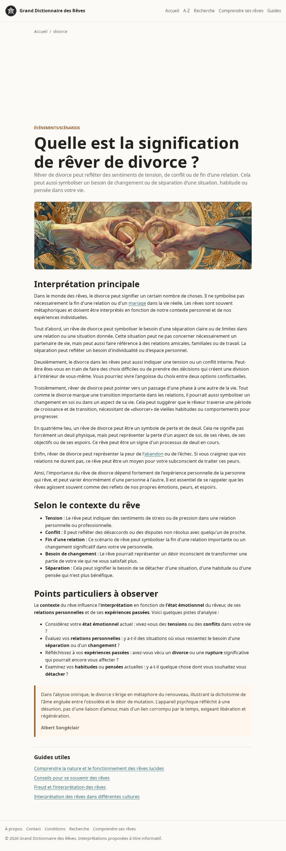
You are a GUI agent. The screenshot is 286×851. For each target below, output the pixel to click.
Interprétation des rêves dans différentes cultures (87, 797)
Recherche (204, 11)
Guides (274, 11)
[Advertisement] (143, 80)
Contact (33, 828)
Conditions (55, 828)
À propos (13, 828)
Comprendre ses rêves (241, 11)
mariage (137, 303)
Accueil (172, 11)
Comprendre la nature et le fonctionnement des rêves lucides (99, 768)
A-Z (186, 11)
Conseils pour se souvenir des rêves (72, 778)
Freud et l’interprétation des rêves (70, 787)
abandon (153, 454)
